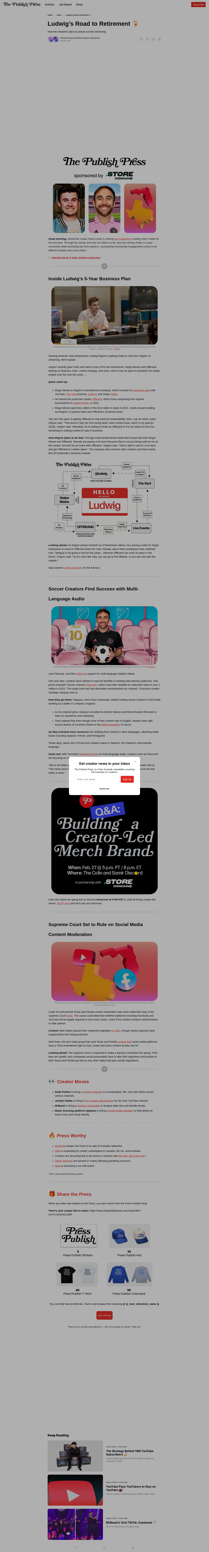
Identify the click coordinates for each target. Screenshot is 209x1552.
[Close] (135, 761)
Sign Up (127, 779)
